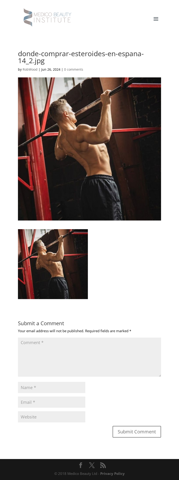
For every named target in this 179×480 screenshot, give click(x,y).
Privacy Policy (112, 473)
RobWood (30, 69)
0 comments (73, 69)
